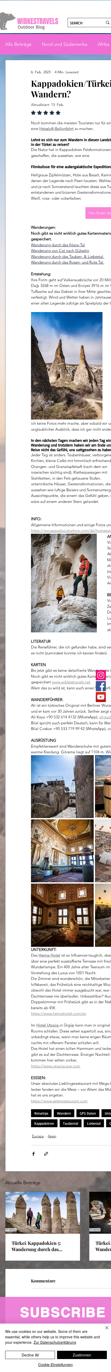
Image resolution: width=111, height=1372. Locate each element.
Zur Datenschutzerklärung (55, 1342)
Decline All (30, 1354)
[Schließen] (104, 1331)
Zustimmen (82, 1354)
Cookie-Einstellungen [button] (55, 1364)
